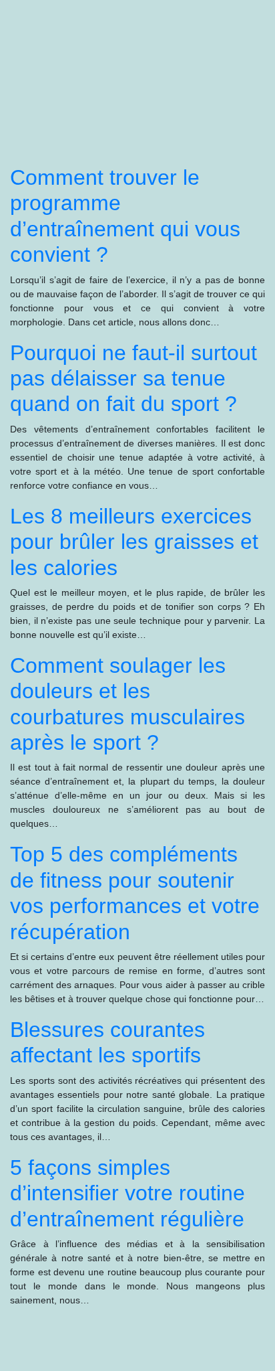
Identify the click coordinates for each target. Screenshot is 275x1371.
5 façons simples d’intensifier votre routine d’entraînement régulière (127, 1193)
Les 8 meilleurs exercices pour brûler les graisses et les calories (134, 542)
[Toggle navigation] (28, 32)
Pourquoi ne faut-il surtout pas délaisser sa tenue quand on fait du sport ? (133, 378)
